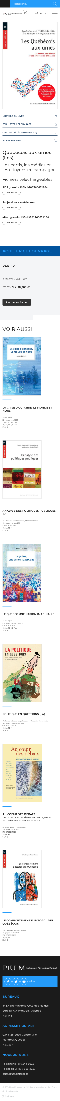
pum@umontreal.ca (15, 1073)
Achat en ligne (11, 140)
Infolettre (40, 13)
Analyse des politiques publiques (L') (29, 512)
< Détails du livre (13, 116)
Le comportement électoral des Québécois (27, 922)
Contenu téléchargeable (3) (19, 132)
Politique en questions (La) (23, 714)
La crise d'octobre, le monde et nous (27, 409)
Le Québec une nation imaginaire (28, 614)
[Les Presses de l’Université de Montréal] (12, 13)
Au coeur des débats (27, 817)
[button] (25, 12)
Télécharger (11, 192)
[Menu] (55, 13)
